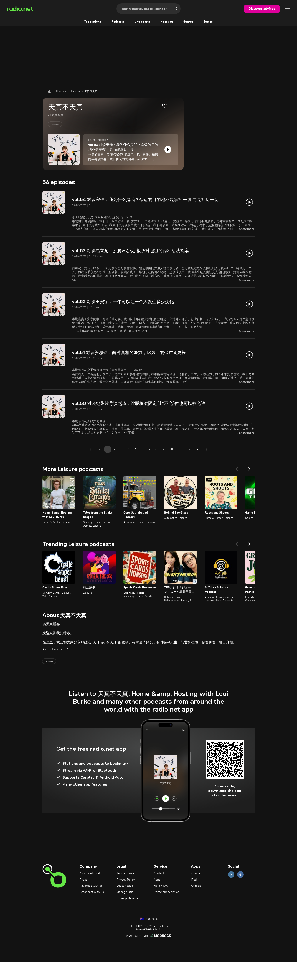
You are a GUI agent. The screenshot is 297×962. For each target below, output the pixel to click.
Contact (159, 873)
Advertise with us (91, 885)
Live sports (142, 21)
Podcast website (53, 649)
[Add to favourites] (164, 105)
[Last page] (205, 449)
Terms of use (125, 873)
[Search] (175, 8)
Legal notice (125, 885)
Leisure (55, 124)
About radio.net (90, 873)
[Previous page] (99, 449)
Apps (157, 879)
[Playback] (167, 149)
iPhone (195, 873)
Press (83, 879)
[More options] (175, 106)
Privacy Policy (126, 879)
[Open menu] (287, 8)
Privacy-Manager (128, 898)
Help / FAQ (161, 885)
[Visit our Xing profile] (240, 874)
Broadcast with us (92, 892)
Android (196, 885)
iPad (194, 879)
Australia (151, 918)
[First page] (91, 449)
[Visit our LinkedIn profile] (231, 874)
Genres (188, 21)
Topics (208, 21)
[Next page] (197, 449)
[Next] (249, 467)
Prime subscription (166, 892)
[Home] (50, 91)
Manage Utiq (125, 892)
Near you (166, 21)
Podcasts (118, 21)
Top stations (92, 21)
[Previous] (237, 467)
